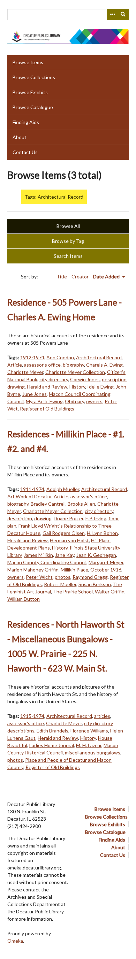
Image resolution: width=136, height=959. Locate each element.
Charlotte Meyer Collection (75, 372)
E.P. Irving (95, 518)
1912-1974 (32, 357)
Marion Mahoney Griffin (33, 570)
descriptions (21, 731)
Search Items (68, 256)
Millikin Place (74, 570)
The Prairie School (73, 591)
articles (102, 716)
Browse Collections (34, 77)
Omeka (15, 941)
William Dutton (23, 599)
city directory (53, 379)
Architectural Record (99, 357)
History (77, 387)
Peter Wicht (39, 577)
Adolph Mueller (62, 489)
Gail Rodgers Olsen (64, 533)
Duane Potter (68, 518)
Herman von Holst (69, 540)
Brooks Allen (81, 504)
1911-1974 (32, 489)
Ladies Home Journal (51, 745)
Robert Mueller (60, 584)
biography (73, 365)
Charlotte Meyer (25, 372)
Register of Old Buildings (47, 409)
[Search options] (112, 14)
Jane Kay (64, 555)
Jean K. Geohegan (96, 555)
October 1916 (105, 570)
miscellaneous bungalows (92, 752)
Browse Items (28, 62)
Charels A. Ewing (104, 365)
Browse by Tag (68, 241)
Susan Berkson (94, 584)
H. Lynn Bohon (102, 533)
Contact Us (25, 152)
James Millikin (38, 555)
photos (62, 577)
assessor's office (42, 365)
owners (94, 401)
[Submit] (123, 14)
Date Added (107, 276)
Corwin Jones (85, 379)
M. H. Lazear (88, 745)
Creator (80, 276)
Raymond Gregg (90, 577)
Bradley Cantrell (48, 504)
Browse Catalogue (33, 107)
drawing (16, 387)
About (20, 137)
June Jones (34, 394)
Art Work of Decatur (29, 496)
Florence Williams (89, 731)
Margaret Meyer (106, 562)
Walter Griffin (109, 591)
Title (62, 276)
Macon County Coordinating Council (46, 562)
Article (14, 365)
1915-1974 (32, 716)
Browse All (68, 226)
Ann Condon (60, 357)
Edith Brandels (52, 731)
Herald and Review (47, 387)
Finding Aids (26, 122)
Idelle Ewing (100, 387)
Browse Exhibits (30, 92)
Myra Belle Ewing (44, 401)
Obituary (74, 401)
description (114, 379)
